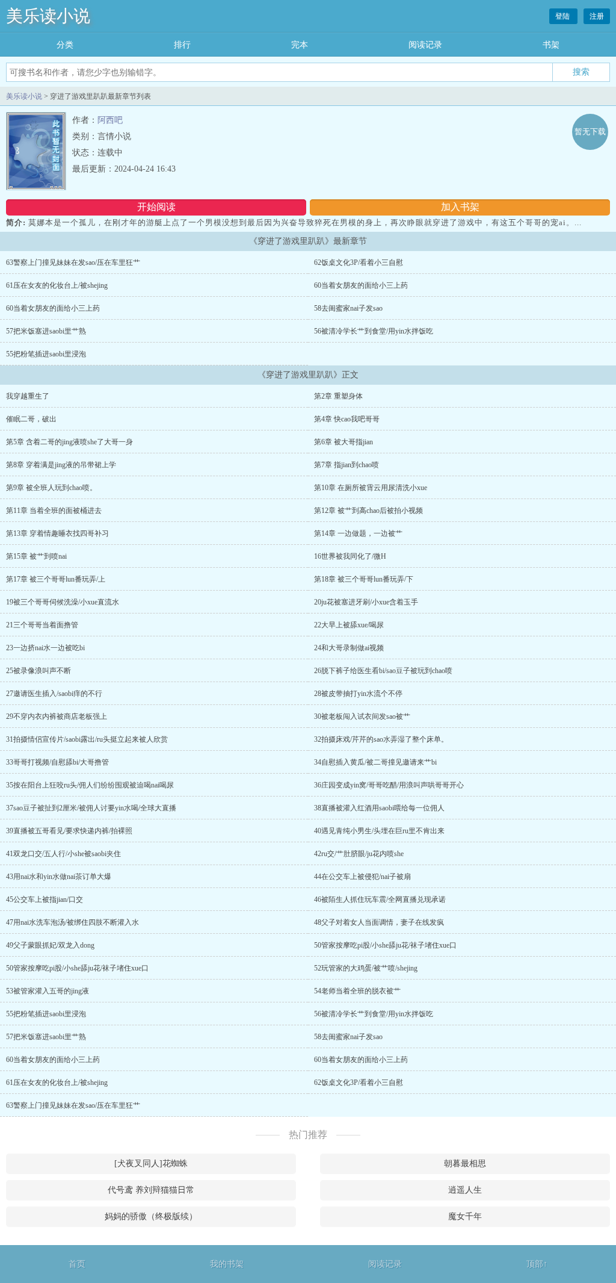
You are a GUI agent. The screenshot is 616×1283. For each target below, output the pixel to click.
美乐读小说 (48, 16)
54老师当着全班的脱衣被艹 (357, 991)
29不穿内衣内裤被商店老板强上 (56, 716)
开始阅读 (156, 207)
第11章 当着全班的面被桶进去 (54, 510)
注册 (597, 16)
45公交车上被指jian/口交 (44, 899)
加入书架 (460, 207)
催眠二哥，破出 (31, 419)
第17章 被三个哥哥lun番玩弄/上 (55, 579)
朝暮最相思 (465, 1163)
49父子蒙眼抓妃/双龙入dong (50, 945)
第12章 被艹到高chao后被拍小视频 (368, 510)
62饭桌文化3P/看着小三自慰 (358, 262)
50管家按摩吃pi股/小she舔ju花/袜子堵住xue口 (385, 945)
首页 (77, 1264)
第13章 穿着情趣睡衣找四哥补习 (57, 533)
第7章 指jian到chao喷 (346, 465)
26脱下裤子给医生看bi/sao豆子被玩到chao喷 (383, 670)
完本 (299, 44)
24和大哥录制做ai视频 (349, 648)
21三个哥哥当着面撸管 (42, 625)
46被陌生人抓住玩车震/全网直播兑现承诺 (380, 899)
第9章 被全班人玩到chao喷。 (51, 487)
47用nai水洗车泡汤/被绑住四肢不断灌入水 (72, 922)
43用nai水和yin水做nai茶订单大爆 (58, 876)
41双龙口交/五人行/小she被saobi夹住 (63, 854)
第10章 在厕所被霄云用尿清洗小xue (370, 487)
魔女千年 (465, 1216)
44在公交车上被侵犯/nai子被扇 (362, 876)
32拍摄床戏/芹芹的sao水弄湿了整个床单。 (381, 739)
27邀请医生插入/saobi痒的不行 (54, 693)
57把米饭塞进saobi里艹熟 (46, 331)
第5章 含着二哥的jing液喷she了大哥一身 (69, 442)
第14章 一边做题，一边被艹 (358, 533)
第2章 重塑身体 (338, 396)
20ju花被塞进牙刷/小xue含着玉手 (366, 602)
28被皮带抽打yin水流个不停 (358, 693)
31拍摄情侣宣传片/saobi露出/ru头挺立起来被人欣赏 (87, 739)
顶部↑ (536, 1264)
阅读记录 (425, 44)
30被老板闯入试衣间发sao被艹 (362, 716)
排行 (182, 44)
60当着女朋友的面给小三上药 (361, 285)
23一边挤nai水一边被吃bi (45, 648)
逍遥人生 (465, 1189)
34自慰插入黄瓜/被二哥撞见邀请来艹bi (375, 762)
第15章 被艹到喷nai (36, 556)
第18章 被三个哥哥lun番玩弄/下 (363, 579)
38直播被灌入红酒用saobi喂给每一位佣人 (379, 808)
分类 (65, 44)
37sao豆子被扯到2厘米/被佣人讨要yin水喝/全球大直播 (91, 808)
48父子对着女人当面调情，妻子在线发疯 (379, 922)
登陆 (563, 16)
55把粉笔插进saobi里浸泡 (46, 354)
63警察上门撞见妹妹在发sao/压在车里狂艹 (73, 262)
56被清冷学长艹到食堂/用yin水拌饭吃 (373, 331)
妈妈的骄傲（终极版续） (151, 1216)
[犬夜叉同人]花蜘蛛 (151, 1163)
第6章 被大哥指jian (343, 442)
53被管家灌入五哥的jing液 (47, 991)
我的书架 (227, 1264)
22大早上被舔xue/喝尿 (349, 625)
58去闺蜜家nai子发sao (348, 308)
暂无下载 (590, 131)
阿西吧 (110, 120)
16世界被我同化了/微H (350, 556)
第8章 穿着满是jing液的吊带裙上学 (61, 465)
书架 (551, 44)
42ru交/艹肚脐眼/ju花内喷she (359, 854)
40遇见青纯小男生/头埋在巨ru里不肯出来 (379, 831)
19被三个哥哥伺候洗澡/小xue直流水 (62, 602)
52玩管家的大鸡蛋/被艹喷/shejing (365, 968)
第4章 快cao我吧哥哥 (347, 419)
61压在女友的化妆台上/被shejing (57, 285)
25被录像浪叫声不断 (38, 670)
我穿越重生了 (27, 396)
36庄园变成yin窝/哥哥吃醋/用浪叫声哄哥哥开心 (389, 785)
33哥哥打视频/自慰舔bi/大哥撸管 (57, 762)
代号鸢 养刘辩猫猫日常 (151, 1189)
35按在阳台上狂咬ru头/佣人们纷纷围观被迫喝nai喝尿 (90, 785)
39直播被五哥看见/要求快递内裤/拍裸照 (69, 831)
